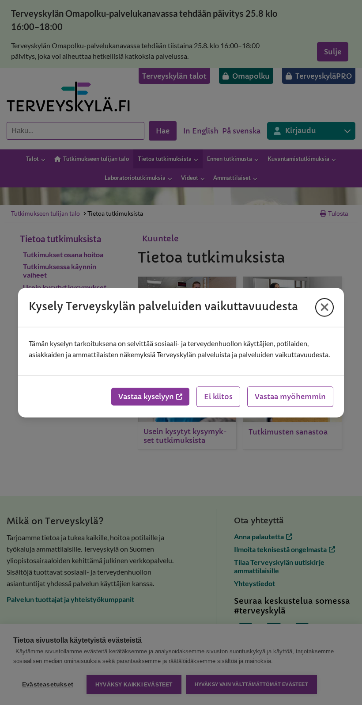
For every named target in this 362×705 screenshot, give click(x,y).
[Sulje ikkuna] (324, 307)
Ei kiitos (218, 396)
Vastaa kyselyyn (146, 396)
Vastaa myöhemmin (290, 396)
